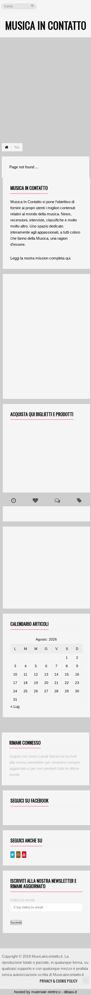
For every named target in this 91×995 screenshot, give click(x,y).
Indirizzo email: (22, 900)
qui (67, 258)
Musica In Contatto (45, 25)
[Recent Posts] (14, 501)
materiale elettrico (45, 992)
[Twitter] (12, 854)
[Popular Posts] (35, 501)
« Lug (14, 706)
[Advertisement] (45, 85)
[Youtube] (24, 854)
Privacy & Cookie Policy (58, 981)
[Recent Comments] (57, 501)
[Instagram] (18, 854)
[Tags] (79, 501)
